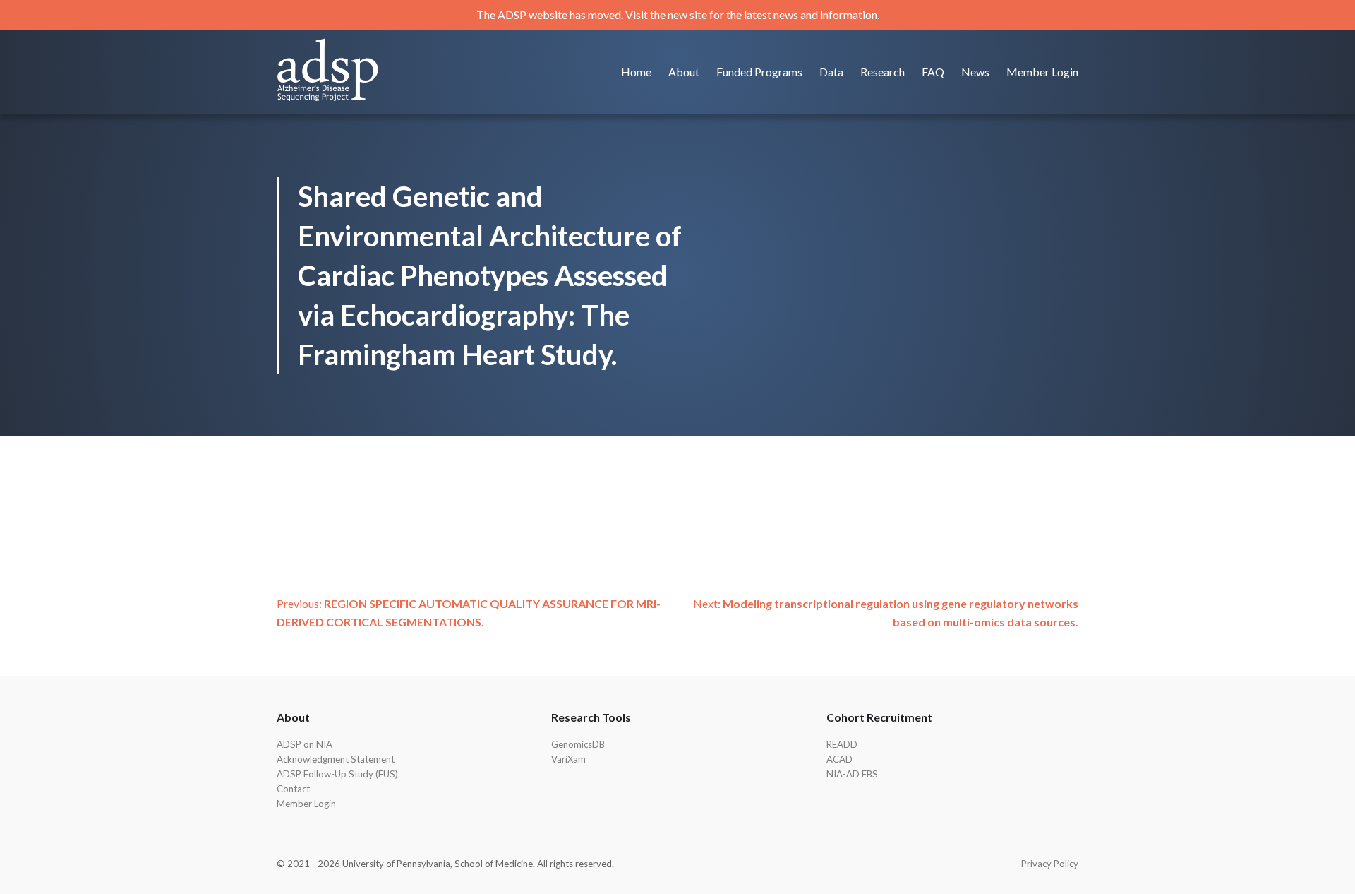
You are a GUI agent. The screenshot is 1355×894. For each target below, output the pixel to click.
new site (687, 14)
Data (831, 71)
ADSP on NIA (304, 744)
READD (841, 744)
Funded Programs (759, 71)
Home (636, 71)
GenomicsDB (578, 744)
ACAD (839, 759)
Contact (293, 788)
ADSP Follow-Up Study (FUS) (337, 774)
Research (882, 71)
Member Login (1042, 71)
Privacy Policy (1049, 863)
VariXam (568, 759)
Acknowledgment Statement (336, 759)
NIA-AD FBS (852, 774)
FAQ (933, 71)
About (683, 71)
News (975, 71)
